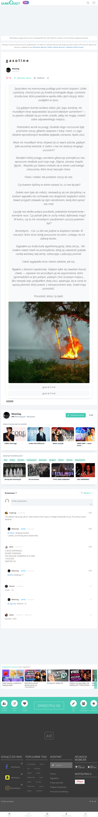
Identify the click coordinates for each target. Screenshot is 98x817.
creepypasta (31, 786)
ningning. (13, 513)
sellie (11, 547)
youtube (38, 782)
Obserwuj (24, 78)
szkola (41, 786)
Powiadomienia (66, 815)
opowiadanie (31, 764)
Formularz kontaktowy (59, 791)
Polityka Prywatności (58, 787)
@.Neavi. (11, 533)
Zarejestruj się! (49, 705)
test (28, 768)
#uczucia (69, 460)
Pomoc (53, 774)
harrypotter (31, 777)
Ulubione (40, 78)
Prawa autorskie (56, 782)
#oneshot (21, 460)
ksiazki (29, 782)
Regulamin (54, 778)
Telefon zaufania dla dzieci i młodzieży (60, 47)
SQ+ (25, 2)
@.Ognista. (12, 603)
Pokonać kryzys (78, 47)
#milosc (12, 460)
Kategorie (47, 815)
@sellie (11, 575)
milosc (42, 764)
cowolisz (39, 791)
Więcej (85, 815)
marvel (29, 791)
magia (38, 773)
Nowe (9, 815)
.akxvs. (11, 615)
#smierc (61, 460)
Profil (91, 415)
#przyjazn (52, 460)
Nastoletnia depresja (39, 47)
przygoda (37, 768)
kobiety (29, 773)
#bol (5, 460)
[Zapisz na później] (48, 78)
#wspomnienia (80, 460)
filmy (41, 777)
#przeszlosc (42, 460)
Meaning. (16, 69)
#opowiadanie (31, 460)
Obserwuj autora (77, 415)
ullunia (12, 586)
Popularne (28, 815)
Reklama (59, 765)
